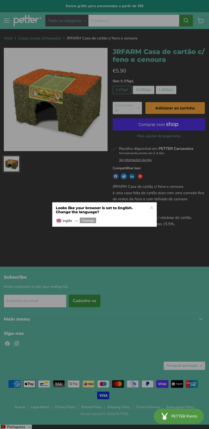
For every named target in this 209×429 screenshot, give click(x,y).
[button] (67, 221)
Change (88, 220)
